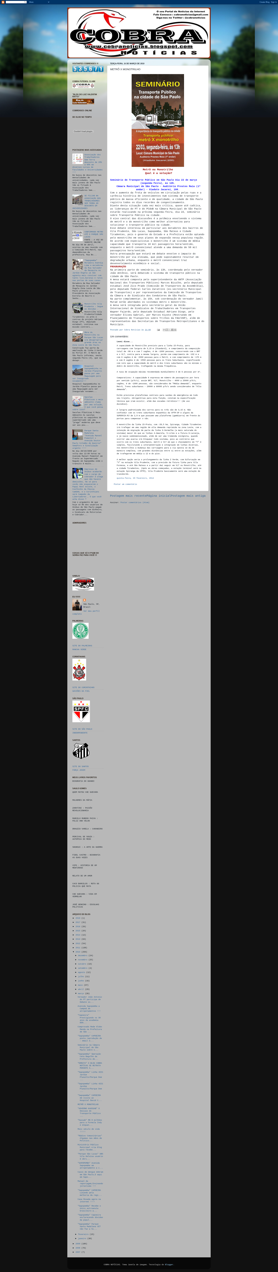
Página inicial (159, 496)
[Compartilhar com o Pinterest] (175, 329)
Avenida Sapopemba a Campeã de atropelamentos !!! (89, 1008)
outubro (82, 964)
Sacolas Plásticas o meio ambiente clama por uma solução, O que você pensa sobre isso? (87, 403)
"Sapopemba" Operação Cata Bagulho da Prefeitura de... (89, 1056)
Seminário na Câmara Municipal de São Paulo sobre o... (89, 1047)
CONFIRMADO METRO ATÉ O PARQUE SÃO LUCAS (93, 234)
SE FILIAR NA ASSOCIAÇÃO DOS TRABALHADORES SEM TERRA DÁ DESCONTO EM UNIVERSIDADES (86, 202)
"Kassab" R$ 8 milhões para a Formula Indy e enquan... (90, 1122)
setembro (83, 968)
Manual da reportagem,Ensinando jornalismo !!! (90, 1183)
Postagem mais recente (128, 496)
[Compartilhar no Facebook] (172, 329)
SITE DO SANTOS (80, 766)
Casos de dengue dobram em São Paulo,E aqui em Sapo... (90, 1174)
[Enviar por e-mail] (164, 329)
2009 (78, 1244)
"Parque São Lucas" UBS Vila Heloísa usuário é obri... (90, 1156)
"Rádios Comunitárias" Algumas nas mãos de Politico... (90, 1138)
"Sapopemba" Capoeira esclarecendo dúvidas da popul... (90, 1217)
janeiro (82, 1238)
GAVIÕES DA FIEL (81, 691)
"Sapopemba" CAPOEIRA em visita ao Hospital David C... (90, 1098)
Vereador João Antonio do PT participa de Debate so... (90, 999)
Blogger (169, 1264)
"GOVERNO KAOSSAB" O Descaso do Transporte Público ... (89, 1112)
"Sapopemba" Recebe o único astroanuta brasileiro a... (89, 1208)
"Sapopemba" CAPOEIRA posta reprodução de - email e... (90, 1038)
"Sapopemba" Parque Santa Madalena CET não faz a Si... (89, 1226)
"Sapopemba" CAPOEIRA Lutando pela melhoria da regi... (90, 1192)
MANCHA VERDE (79, 649)
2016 (78, 926)
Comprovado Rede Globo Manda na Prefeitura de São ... (90, 1029)
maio (81, 985)
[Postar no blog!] (166, 329)
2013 (78, 939)
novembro (83, 960)
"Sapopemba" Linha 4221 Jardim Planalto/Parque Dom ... (90, 1076)
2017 (78, 922)
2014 (78, 935)
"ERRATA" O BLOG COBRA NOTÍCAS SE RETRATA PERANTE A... (90, 1065)
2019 (78, 918)
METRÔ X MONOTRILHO (88, 1104)
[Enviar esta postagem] (158, 330)
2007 (78, 1252)
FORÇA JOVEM (78, 770)
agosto (82, 972)
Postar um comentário (125, 484)
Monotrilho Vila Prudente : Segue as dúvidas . (93, 306)
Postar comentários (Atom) (134, 502)
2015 (78, 931)
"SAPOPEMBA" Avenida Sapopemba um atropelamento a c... (90, 1165)
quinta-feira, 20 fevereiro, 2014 (135, 478)
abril (81, 989)
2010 (78, 952)
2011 (78, 948)
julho (81, 976)
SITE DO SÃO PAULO (82, 729)
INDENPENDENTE (79, 733)
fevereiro (84, 1234)
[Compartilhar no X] (169, 329)
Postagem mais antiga (188, 496)
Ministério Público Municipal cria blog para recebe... (90, 1147)
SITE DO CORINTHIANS (83, 687)
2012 (78, 943)
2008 (78, 1248)
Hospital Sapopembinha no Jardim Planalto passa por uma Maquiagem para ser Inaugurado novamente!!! (87, 373)
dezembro (83, 955)
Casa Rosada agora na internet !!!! (89, 1200)
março (81, 993)
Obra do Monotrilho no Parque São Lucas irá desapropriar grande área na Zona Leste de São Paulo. (87, 338)
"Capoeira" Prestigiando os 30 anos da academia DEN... (89, 1019)
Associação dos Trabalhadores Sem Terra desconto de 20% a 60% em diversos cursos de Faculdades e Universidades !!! (87, 163)
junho (81, 981)
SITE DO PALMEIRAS (82, 646)
